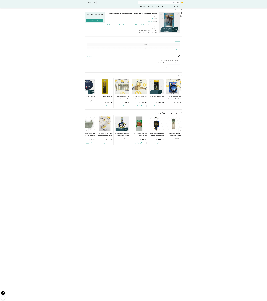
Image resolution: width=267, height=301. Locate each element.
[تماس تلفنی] (3, 293)
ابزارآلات (175, 9)
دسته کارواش (149, 24)
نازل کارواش (120, 24)
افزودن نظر (89, 56)
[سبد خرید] (84, 2)
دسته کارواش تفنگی (128, 24)
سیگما (153, 18)
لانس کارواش (142, 24)
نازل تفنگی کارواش (111, 24)
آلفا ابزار (180, 9)
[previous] (180, 93)
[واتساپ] (3, 298)
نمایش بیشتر (179, 50)
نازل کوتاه (136, 24)
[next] (86, 93)
